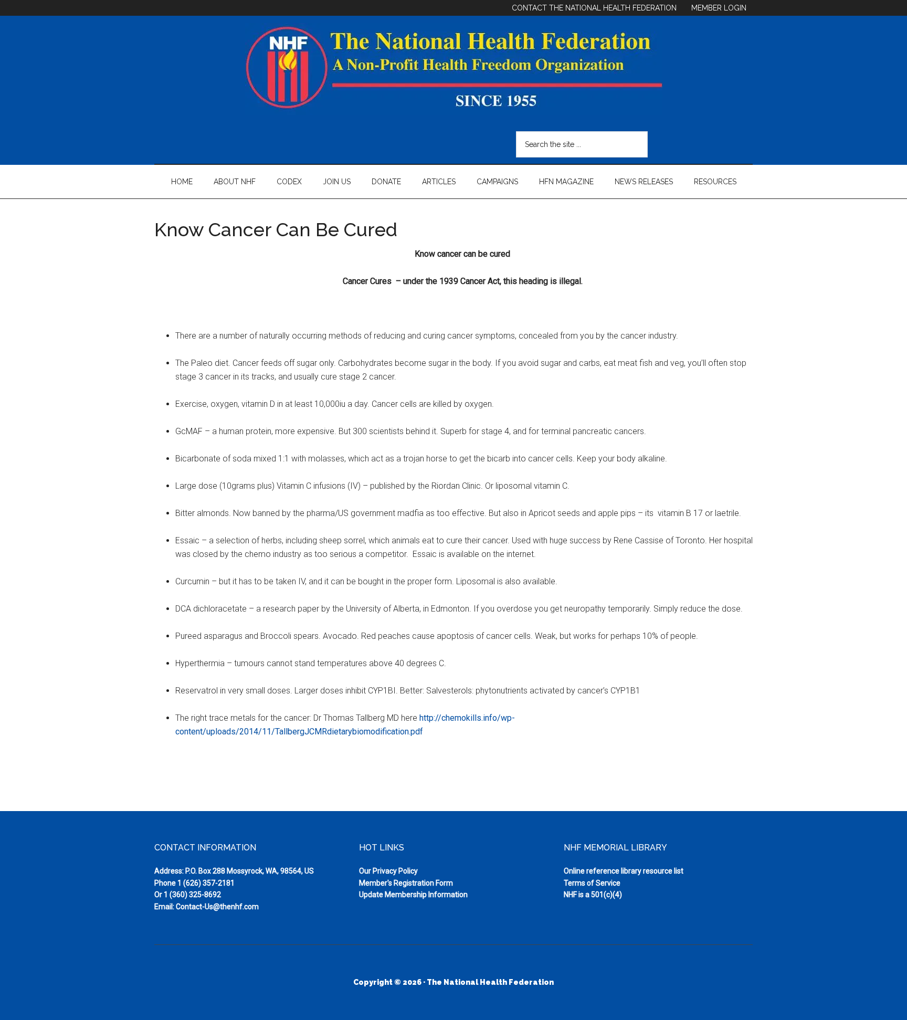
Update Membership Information (413, 894)
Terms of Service (592, 883)
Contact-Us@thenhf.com (217, 906)
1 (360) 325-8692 (192, 894)
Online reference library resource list (623, 871)
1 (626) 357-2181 (206, 883)
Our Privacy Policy (388, 871)
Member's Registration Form (406, 883)
